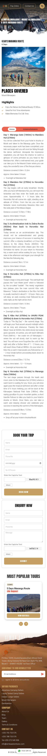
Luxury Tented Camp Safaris (13, 693)
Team (4, 718)
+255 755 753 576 (9, 733)
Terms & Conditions (9, 725)
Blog (3, 715)
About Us (5, 711)
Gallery (4, 721)
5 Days (10, 584)
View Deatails (23, 615)
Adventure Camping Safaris (12, 690)
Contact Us (29, 6)
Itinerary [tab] (12, 129)
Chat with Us (26, 751)
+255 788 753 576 (9, 736)
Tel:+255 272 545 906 (10, 740)
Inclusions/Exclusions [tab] (30, 129)
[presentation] (21, 624)
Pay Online (14, 6)
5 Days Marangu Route (18, 588)
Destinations (7, 703)
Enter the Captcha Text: (13, 475)
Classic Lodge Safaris (10, 697)
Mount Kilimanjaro (9, 700)
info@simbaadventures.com (13, 744)
